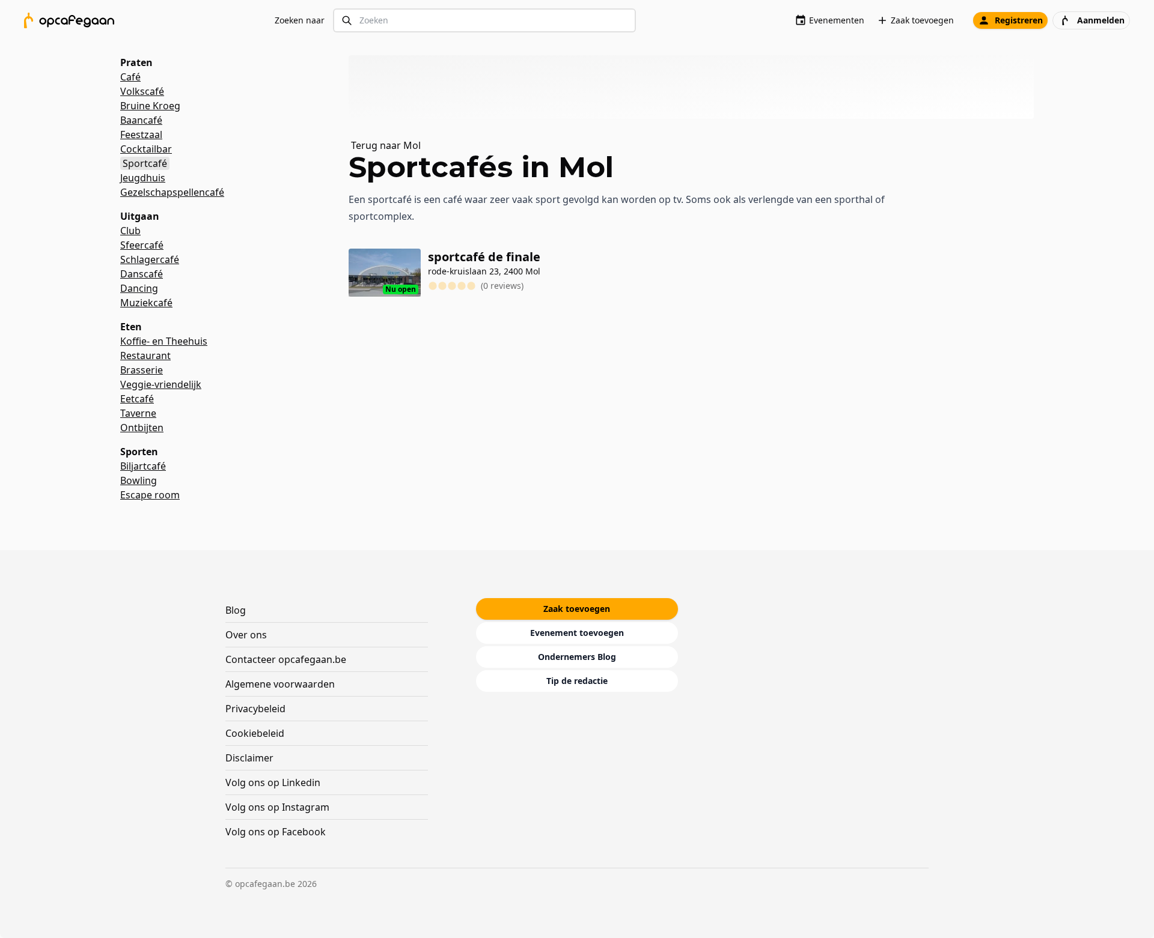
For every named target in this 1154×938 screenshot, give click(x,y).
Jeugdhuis (142, 177)
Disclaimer (249, 757)
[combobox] (484, 20)
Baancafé (141, 120)
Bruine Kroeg (150, 105)
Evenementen (836, 20)
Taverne (138, 413)
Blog (235, 610)
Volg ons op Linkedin (272, 782)
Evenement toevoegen (577, 632)
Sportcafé (145, 163)
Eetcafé (137, 398)
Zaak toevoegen (922, 20)
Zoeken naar (300, 20)
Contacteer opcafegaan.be (285, 659)
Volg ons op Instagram (277, 807)
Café (130, 76)
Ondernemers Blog (577, 656)
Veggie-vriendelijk (160, 384)
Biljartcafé (143, 466)
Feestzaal (141, 134)
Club (130, 230)
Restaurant (145, 355)
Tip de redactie (577, 680)
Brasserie (141, 370)
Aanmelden (1101, 20)
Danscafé (141, 273)
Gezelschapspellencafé (172, 192)
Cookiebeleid (254, 733)
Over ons (246, 634)
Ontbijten (141, 427)
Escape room (150, 494)
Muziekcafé (146, 302)
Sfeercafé (141, 245)
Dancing (139, 288)
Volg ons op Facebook (275, 831)
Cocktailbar (146, 149)
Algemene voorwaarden (280, 684)
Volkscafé (142, 91)
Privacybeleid (255, 708)
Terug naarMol (386, 145)
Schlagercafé (149, 259)
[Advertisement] (696, 87)
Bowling (138, 480)
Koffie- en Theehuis (163, 341)
